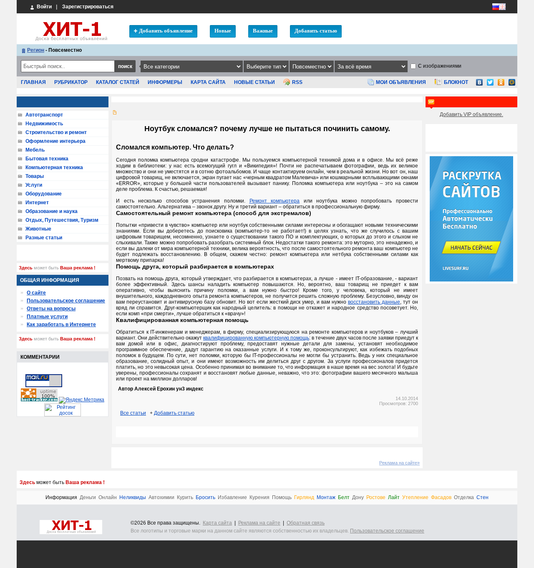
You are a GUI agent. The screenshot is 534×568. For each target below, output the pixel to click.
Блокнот (456, 82)
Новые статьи (254, 82)
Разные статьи (43, 238)
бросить (205, 497)
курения (259, 497)
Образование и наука (51, 211)
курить (185, 497)
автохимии (161, 497)
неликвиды (132, 497)
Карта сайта (208, 82)
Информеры (165, 82)
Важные (263, 31)
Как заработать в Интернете (61, 324)
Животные (38, 229)
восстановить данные (374, 302)
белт (344, 497)
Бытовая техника (46, 159)
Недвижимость (44, 124)
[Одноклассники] (501, 85)
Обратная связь (306, 523)
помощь (282, 497)
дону (358, 497)
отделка (464, 497)
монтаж (326, 497)
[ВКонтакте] (479, 85)
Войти (43, 7)
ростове (375, 497)
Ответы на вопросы (51, 309)
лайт (394, 497)
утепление (415, 497)
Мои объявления (401, 82)
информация (61, 497)
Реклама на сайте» (399, 462)
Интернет (37, 202)
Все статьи (133, 413)
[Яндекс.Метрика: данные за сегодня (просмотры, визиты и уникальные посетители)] (81, 400)
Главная (33, 82)
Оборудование (43, 194)
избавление (232, 497)
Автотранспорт (44, 115)
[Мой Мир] (511, 85)
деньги (88, 497)
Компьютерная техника (54, 167)
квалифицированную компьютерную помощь (256, 338)
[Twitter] (490, 85)
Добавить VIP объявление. (471, 114)
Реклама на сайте (259, 523)
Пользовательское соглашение (66, 301)
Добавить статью (316, 31)
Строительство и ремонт (56, 132)
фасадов (441, 497)
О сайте (36, 293)
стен (482, 497)
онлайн (107, 497)
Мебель (35, 150)
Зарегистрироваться (87, 7)
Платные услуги (47, 317)
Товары (34, 176)
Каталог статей (117, 82)
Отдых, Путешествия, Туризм (61, 220)
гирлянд (304, 497)
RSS (297, 82)
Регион (35, 50)
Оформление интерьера (55, 141)
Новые (222, 31)
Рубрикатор (71, 82)
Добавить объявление (166, 31)
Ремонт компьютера (274, 201)
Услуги (33, 185)
